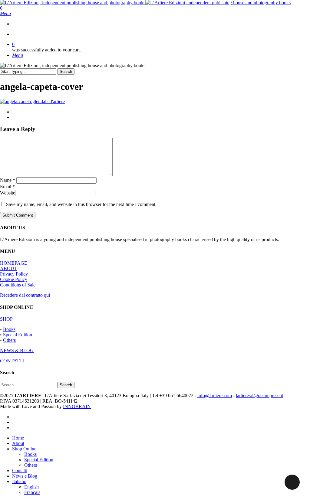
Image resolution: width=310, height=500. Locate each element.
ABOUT (8, 268)
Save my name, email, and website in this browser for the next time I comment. (81, 204)
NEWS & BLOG (17, 350)
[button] (5, 13)
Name (7, 180)
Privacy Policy (14, 273)
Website (7, 192)
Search (66, 71)
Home (18, 437)
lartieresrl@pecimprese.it (259, 395)
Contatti (19, 470)
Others (9, 340)
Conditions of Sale (17, 284)
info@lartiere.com (214, 395)
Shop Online (24, 448)
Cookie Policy (13, 279)
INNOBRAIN (77, 406)
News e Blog (24, 476)
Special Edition (17, 334)
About (18, 443)
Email (7, 186)
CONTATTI (12, 360)
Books (9, 329)
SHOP (6, 319)
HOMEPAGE (13, 263)
